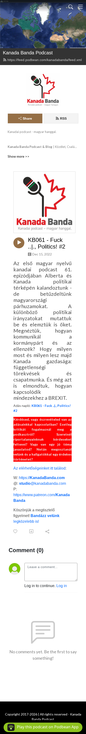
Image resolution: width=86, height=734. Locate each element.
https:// (42, 478)
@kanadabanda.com (42, 483)
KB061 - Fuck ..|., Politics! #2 (46, 243)
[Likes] (15, 531)
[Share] (47, 531)
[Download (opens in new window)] (31, 531)
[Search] (70, 6)
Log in (61, 586)
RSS (63, 118)
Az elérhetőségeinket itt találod (39, 468)
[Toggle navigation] (80, 6)
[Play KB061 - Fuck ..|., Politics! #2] (18, 242)
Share (27, 118)
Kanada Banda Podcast (28, 52)
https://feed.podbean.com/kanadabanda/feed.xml (44, 60)
